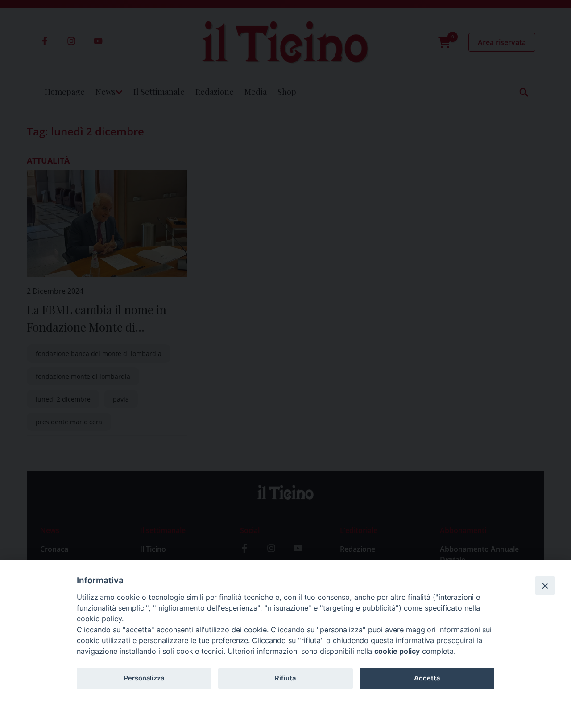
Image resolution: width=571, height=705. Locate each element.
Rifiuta (285, 678)
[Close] (545, 585)
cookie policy (397, 651)
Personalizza (144, 678)
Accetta (427, 678)
